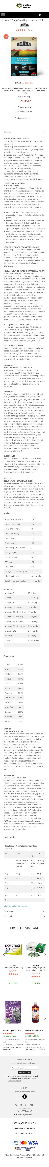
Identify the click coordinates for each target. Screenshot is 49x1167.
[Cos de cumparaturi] (40, 14)
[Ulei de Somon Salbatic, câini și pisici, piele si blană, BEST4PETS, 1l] (35, 1012)
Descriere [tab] (7, 132)
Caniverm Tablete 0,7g (13, 968)
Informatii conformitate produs (15, 906)
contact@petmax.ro (26, 1114)
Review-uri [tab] (9, 916)
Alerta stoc (25, 107)
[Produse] (3, 15)
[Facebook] (24, 1096)
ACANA (27, 174)
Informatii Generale (23, 1123)
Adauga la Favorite (23, 118)
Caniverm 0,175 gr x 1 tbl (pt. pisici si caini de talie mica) (36, 969)
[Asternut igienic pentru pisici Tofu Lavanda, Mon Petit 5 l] (13, 1012)
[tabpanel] (24, 56)
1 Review (30, 30)
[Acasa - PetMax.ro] (24, 6)
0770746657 (26, 1111)
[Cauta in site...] (46, 14)
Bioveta (13, 965)
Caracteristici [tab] (8, 911)
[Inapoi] (2, 20)
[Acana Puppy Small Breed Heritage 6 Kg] (24, 56)
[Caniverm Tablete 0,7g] (13, 949)
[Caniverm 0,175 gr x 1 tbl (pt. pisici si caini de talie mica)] (36, 949)
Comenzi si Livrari (23, 1128)
